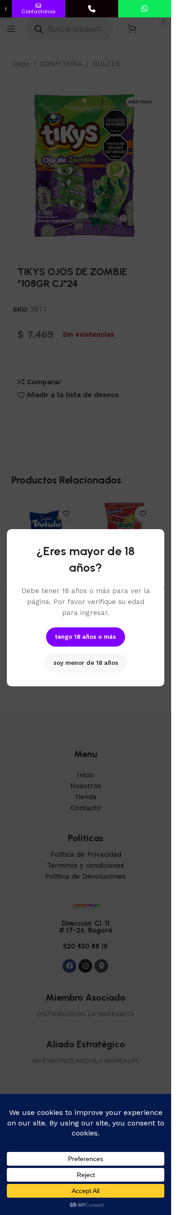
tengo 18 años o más (85, 636)
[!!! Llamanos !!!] (91, 8)
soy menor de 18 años (85, 662)
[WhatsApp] (144, 8)
